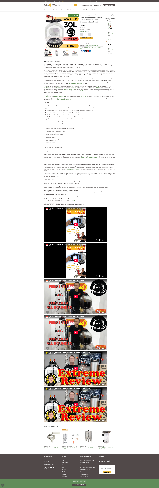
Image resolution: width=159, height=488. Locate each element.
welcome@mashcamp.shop (50, 464)
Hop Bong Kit (83, 90)
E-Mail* (101, 466)
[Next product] (112, 15)
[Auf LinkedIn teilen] (90, 51)
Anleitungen (58, 1)
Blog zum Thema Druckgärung (76, 83)
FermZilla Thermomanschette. (64, 99)
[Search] (75, 5)
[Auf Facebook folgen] (45, 468)
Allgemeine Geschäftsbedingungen (87, 467)
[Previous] (46, 31)
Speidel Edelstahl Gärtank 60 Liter (87, 447)
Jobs (48, 1)
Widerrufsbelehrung (84, 474)
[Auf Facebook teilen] (81, 51)
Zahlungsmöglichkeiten (85, 464)
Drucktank (95, 47)
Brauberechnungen (103, 9)
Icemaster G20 (84, 96)
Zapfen (74, 9)
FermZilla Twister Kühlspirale (101, 95)
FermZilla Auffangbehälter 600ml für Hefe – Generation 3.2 (105, 448)
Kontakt (76, 1)
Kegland (99, 47)
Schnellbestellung (87, 9)
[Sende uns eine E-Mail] (51, 468)
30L (89, 47)
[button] (84, 1)
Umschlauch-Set (74, 87)
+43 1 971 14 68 (49, 462)
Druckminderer (48, 87)
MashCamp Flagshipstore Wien (87, 460)
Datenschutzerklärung (85, 469)
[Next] (76, 31)
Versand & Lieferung (84, 462)
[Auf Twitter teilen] (84, 51)
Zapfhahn (58, 87)
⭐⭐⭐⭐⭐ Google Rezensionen (68, 1)
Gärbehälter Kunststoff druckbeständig (91, 45)
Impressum (82, 471)
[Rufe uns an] (53, 468)
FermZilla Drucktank (91, 48)
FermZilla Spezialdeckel (59, 96)
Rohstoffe (69, 9)
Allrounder (85, 48)
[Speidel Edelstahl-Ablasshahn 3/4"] (52, 437)
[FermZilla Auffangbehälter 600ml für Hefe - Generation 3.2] (106, 437)
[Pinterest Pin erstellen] (88, 51)
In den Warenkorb (87, 37)
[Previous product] (114, 15)
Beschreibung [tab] (46, 61)
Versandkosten (90, 27)
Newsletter (64, 476)
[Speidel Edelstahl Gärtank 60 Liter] (88, 437)
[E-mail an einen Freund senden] (86, 51)
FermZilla (91, 47)
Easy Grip (96, 48)
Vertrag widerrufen (84, 476)
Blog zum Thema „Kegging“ (69, 89)
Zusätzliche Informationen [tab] (55, 61)
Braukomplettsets (48, 9)
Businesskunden (65, 464)
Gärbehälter (62, 9)
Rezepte (96, 9)
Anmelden (107, 472)
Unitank (81, 48)
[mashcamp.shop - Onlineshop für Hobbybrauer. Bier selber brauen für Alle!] (50, 5)
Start (81, 14)
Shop (45, 1)
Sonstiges (80, 9)
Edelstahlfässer (97, 87)
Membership (52, 1)
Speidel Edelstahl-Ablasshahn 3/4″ (51, 447)
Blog (93, 9)
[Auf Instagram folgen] (48, 468)
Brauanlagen (56, 9)
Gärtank (86, 47)
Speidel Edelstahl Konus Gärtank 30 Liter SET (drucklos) (69, 448)
